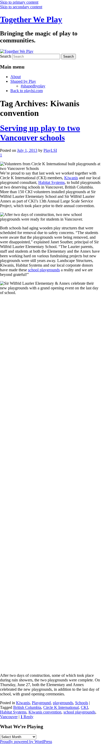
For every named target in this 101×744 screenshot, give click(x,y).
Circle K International (61, 707)
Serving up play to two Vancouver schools (40, 132)
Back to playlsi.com (26, 90)
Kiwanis (71, 178)
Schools (81, 703)
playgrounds (63, 703)
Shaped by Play (23, 81)
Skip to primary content (19, 2)
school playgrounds (44, 270)
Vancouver (9, 717)
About (15, 76)
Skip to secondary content (21, 7)
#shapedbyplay (33, 86)
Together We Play (31, 19)
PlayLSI (50, 150)
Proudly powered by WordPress (26, 741)
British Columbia (27, 707)
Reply (26, 717)
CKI (84, 707)
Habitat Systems (51, 182)
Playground (41, 703)
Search (5, 56)
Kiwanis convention (44, 712)
